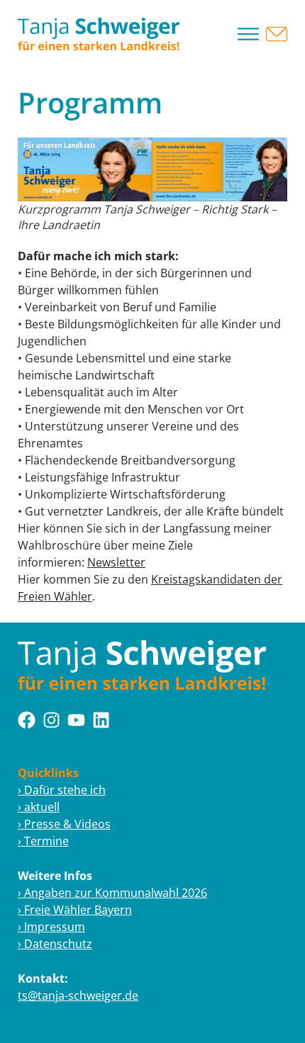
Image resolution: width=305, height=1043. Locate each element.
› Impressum (51, 927)
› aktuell (39, 807)
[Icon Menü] (248, 34)
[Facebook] (26, 720)
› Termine (43, 841)
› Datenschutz (55, 944)
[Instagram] (51, 720)
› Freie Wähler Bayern (75, 909)
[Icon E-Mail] (276, 34)
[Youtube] (76, 720)
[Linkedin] (101, 720)
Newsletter (116, 562)
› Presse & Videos (64, 824)
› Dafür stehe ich (62, 790)
